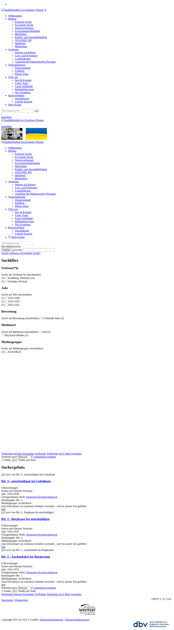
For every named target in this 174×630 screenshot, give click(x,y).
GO (36, 110)
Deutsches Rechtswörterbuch (41, 497)
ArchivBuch (14, 351)
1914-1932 (14, 304)
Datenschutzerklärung (51, 619)
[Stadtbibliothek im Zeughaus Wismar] (22, 10)
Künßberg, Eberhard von (21, 278)
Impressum (7, 600)
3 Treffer (6, 460)
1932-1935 (14, 301)
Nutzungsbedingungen (77, 619)
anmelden (6, 117)
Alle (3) (46, 331)
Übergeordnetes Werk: (13, 497)
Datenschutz (21, 600)
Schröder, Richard (17, 281)
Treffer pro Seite (27, 460)
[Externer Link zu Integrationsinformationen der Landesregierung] (36, 139)
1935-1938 (14, 298)
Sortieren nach (9, 456)
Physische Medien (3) (16, 335)
